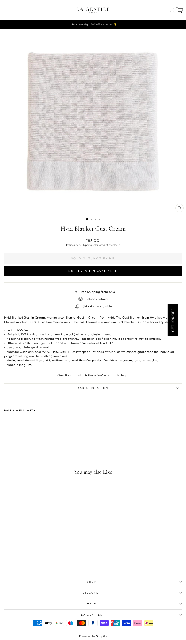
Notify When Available (92, 271)
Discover (92, 592)
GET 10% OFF (173, 320)
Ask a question (93, 388)
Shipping (87, 245)
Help (91, 603)
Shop (91, 581)
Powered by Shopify (93, 636)
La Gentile (92, 614)
